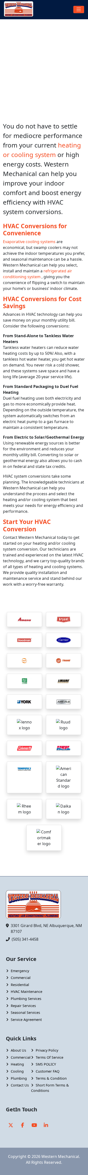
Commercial (21, 977)
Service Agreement (26, 1019)
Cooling (17, 1071)
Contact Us (20, 1085)
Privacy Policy (47, 1050)
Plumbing (19, 1078)
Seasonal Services (25, 1012)
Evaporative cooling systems (29, 241)
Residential (20, 984)
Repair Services (23, 1005)
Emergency (20, 970)
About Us (18, 1050)
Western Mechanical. (60, 1156)
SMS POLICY (46, 1064)
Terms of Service (49, 1057)
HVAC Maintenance (26, 991)
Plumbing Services (26, 998)
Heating (17, 1064)
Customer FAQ (47, 1071)
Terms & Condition (51, 1078)
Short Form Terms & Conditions (50, 1088)
